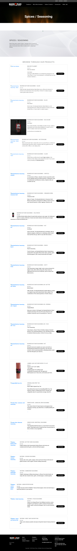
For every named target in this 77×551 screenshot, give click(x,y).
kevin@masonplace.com (47, 542)
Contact (65, 1)
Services (61, 1)
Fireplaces (28, 4)
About (56, 1)
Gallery (63, 4)
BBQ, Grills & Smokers (37, 4)
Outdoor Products (49, 4)
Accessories (57, 4)
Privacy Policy (49, 548)
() (67, 4)
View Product (60, 73)
